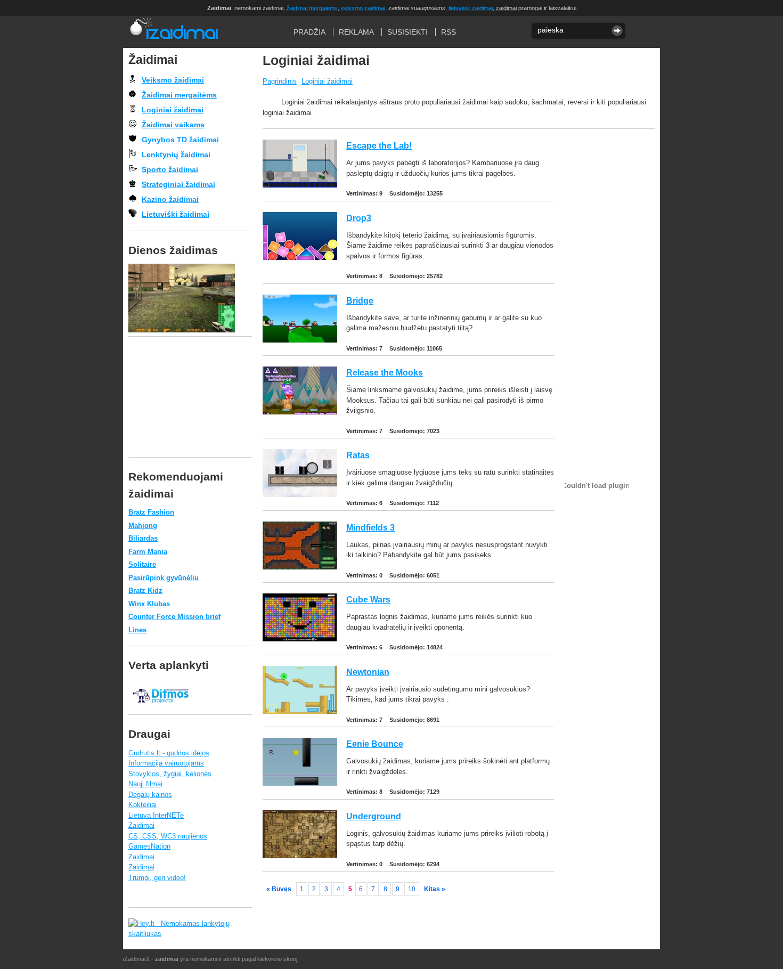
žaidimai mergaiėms (312, 8)
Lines (137, 630)
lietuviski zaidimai (470, 8)
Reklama (356, 32)
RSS (448, 32)
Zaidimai (141, 825)
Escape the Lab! (379, 145)
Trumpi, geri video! (157, 878)
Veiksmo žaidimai (173, 80)
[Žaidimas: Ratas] (300, 495)
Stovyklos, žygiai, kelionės (169, 774)
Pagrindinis (280, 81)
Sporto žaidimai (170, 169)
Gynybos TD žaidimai (180, 139)
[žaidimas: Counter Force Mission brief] (190, 298)
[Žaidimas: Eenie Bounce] (300, 783)
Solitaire (142, 564)
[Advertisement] (607, 299)
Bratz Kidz (145, 591)
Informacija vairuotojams (166, 763)
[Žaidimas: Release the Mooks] (300, 412)
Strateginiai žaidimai (178, 184)
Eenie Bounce (374, 743)
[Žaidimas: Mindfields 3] (300, 567)
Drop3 (358, 218)
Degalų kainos (150, 795)
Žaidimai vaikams (173, 124)
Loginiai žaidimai (327, 81)
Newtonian (367, 672)
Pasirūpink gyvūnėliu (163, 578)
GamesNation (149, 846)
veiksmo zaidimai (363, 8)
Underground (373, 816)
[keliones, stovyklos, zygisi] (160, 709)
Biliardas (143, 538)
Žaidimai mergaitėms (179, 95)
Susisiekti (407, 32)
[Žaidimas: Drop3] (300, 258)
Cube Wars (368, 599)
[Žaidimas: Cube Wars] (300, 639)
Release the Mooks (384, 372)
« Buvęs (278, 889)
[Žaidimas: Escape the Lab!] (300, 185)
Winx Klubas (149, 604)
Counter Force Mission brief (174, 617)
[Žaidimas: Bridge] (300, 340)
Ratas (358, 455)
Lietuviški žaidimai (175, 214)
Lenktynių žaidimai (176, 154)
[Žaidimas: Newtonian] (300, 711)
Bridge (359, 300)
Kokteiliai (142, 805)
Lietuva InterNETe (156, 815)
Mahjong (142, 526)
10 (411, 889)
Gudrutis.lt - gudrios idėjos (168, 753)
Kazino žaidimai (170, 199)
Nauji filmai (145, 784)
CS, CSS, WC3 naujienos (167, 836)
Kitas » (434, 889)
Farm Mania (147, 552)
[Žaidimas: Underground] (300, 856)
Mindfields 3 (370, 527)
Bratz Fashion (151, 512)
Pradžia (173, 32)
